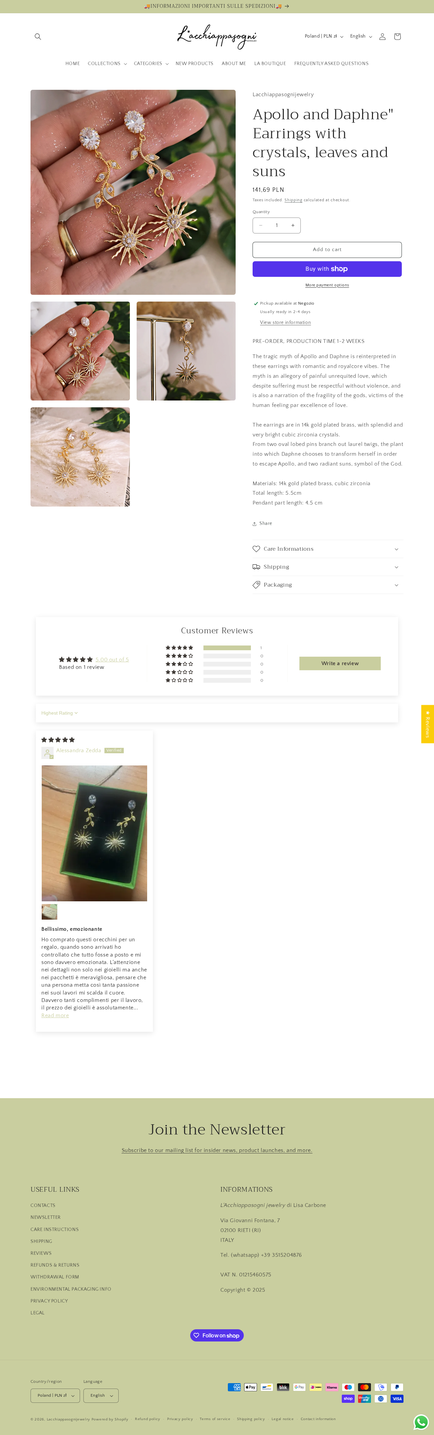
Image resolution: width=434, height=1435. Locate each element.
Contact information (318, 1419)
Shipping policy (251, 1419)
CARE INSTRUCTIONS (55, 1229)
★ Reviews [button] (428, 724)
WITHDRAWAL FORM (55, 1277)
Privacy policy (180, 1419)
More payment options (327, 285)
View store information (285, 322)
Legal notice (283, 1419)
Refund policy (147, 1419)
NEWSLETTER (46, 1217)
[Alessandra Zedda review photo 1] (94, 833)
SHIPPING (41, 1241)
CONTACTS (43, 1205)
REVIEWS (41, 1253)
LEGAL (38, 1313)
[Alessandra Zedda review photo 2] (49, 912)
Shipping (293, 200)
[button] (38, 36)
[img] (58, 740)
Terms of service (215, 1419)
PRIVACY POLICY (49, 1301)
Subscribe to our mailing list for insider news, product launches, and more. (217, 1150)
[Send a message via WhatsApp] (421, 1422)
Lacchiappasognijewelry (68, 1419)
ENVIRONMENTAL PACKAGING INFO (71, 1289)
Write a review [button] (340, 663)
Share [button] (265, 523)
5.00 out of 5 (112, 660)
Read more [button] (55, 1015)
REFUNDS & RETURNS (55, 1265)
